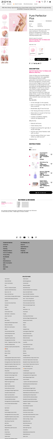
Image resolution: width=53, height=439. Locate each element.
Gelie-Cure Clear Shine (9, 394)
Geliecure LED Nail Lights (28, 410)
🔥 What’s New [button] (17, 4)
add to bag (40, 59)
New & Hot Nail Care (9, 294)
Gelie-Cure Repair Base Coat (11, 366)
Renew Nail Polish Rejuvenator (11, 322)
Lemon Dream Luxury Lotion (29, 416)
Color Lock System (9, 283)
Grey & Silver (7, 351)
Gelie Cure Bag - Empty (28, 418)
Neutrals (6, 305)
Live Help (5, 246)
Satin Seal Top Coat (27, 427)
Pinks (6, 307)
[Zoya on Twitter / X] (28, 237)
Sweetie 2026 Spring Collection (11, 298)
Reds (24, 307)
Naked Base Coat (26, 421)
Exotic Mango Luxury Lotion (10, 412)
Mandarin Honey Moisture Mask (30, 399)
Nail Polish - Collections (10, 313)
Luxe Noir (25, 342)
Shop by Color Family (27, 320)
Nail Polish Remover (27, 423)
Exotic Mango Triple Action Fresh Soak (12, 359)
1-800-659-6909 (24, 252)
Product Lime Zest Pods (28, 340)
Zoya (4, 258)
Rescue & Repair (26, 285)
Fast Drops (25, 311)
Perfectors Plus (33, 139)
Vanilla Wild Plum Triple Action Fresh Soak (31, 357)
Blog (36, 4)
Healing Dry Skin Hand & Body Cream (12, 368)
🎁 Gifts (6, 348)
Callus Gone (7, 436)
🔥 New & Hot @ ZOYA (27, 368)
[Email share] (38, 63)
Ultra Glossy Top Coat (9, 421)
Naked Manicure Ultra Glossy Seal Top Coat (31, 392)
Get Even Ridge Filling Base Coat (30, 318)
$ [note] (42, 159)
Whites (24, 351)
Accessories (25, 283)
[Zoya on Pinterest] (36, 237)
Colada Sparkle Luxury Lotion (11, 418)
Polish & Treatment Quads (10, 287)
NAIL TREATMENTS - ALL (28, 366)
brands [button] (9, 4)
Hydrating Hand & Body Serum (29, 394)
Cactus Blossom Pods (27, 344)
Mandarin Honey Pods (28, 335)
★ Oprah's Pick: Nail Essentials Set (30, 381)
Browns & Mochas (8, 324)
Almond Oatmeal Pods (9, 331)
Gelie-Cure (25, 436)
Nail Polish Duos (26, 287)
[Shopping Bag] (50, 2)
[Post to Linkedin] (36, 63)
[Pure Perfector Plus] (4, 17)
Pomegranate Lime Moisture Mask (12, 401)
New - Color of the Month (28, 298)
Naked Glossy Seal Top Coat (11, 427)
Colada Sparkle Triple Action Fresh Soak (12, 357)
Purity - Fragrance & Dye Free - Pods (12, 342)
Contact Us (5, 244)
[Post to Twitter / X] (31, 63)
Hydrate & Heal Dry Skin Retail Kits (12, 346)
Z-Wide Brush (26, 370)
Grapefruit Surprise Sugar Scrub (11, 379)
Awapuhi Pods (26, 329)
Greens (24, 322)
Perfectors (7, 410)
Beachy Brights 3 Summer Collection (31, 296)
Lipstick (6, 300)
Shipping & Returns (7, 250)
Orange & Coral (26, 355)
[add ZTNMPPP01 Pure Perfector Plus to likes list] (50, 59)
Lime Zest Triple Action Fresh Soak (30, 359)
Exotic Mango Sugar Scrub (28, 377)
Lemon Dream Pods (27, 333)
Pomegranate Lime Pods (10, 340)
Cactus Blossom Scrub (9, 388)
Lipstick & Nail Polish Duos (10, 289)
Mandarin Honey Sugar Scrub (11, 375)
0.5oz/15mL (35, 25)
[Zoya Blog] (32, 237)
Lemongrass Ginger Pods (28, 331)
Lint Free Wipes (26, 425)
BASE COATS (25, 278)
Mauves (24, 353)
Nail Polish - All (26, 309)
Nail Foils (7, 429)
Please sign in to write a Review (6, 204)
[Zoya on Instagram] (20, 237)
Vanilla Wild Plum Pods (10, 333)
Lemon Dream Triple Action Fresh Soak (31, 364)
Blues (6, 318)
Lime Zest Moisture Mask (10, 399)
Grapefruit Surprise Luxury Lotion (12, 416)
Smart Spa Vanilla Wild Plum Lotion (30, 414)
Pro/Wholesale (28, 4)
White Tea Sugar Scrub (9, 381)
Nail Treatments (8, 425)
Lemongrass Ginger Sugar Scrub (11, 390)
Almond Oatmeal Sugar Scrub (29, 390)
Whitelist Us (23, 248)
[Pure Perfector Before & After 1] (4, 50)
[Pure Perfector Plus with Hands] (4, 42)
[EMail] (38, 63)
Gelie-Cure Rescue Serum (28, 348)
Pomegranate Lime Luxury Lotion (12, 414)
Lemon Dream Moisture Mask (11, 403)
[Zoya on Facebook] (16, 237)
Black (24, 324)
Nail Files (7, 423)
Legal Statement (24, 246)
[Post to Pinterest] (33, 63)
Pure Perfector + (8, 405)
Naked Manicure (26, 434)
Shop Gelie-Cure (26, 346)
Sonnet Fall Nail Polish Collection (30, 289)
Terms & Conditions (7, 252)
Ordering (5, 248)
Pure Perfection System (28, 405)
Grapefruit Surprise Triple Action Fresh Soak (12, 364)
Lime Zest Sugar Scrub (9, 377)
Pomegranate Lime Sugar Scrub (30, 375)
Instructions (35, 144)
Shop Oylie (7, 370)
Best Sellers (7, 320)
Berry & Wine (7, 353)
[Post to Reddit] (35, 63)
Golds (6, 329)
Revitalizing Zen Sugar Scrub (29, 388)
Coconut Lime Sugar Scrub (28, 300)
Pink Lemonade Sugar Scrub (29, 305)
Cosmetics (25, 429)
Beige (6, 355)
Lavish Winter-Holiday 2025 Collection (12, 296)
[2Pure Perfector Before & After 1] (4, 58)
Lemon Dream (26, 379)
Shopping (23, 250)
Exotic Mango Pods (9, 335)
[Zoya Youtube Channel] (24, 237)
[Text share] (40, 63)
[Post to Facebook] (29, 63)
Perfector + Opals (26, 403)
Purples (24, 313)
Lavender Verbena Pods (10, 344)
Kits (5, 285)
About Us (23, 244)
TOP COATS (7, 278)
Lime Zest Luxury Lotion (28, 412)
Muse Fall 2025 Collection (28, 294)
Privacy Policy (6, 254)
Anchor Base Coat (8, 311)
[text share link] (40, 63)
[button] (6, 2)
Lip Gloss (7, 309)
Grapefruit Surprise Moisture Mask (30, 401)
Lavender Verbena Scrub (10, 392)
